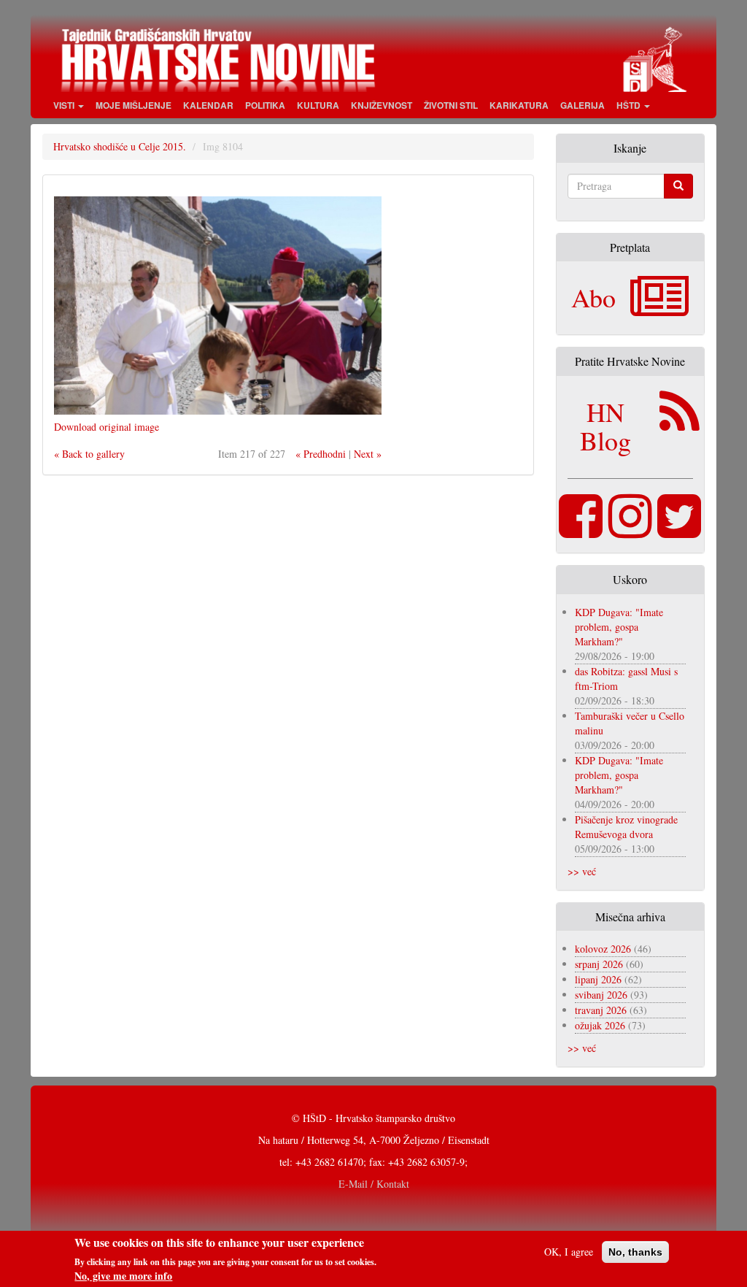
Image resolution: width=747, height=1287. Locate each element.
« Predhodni (320, 454)
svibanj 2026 (601, 995)
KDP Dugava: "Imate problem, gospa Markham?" (619, 626)
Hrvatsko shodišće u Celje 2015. (119, 146)
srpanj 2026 (599, 964)
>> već (582, 871)
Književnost (381, 105)
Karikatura (519, 105)
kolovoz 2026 (603, 949)
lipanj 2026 (598, 979)
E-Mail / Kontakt (373, 1184)
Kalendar (208, 105)
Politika (265, 105)
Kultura (318, 105)
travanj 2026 (601, 1010)
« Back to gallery (89, 454)
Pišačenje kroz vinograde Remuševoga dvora (626, 826)
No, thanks (635, 1252)
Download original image (106, 427)
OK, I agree (568, 1252)
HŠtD (629, 105)
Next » (368, 454)
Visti (65, 105)
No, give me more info (123, 1276)
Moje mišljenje (133, 105)
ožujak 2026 (600, 1025)
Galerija (582, 105)
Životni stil (451, 105)
